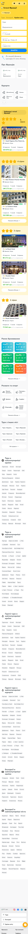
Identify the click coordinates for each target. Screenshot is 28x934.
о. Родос (16, 590)
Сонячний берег (6, 571)
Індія (11, 482)
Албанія (17, 478)
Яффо (23, 861)
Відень (4, 567)
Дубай (24, 556)
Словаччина (5, 520)
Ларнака (11, 578)
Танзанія (12, 489)
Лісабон (9, 853)
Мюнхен (17, 831)
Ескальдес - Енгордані (8, 563)
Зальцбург (5, 831)
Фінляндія (18, 523)
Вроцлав (4, 846)
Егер (11, 831)
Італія (15, 474)
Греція (4, 470)
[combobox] (19, 3)
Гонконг (10, 497)
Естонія (22, 789)
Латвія (4, 508)
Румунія (4, 516)
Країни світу (18, 18)
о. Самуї (18, 556)
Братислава (10, 865)
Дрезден (4, 823)
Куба (16, 504)
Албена (18, 567)
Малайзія (4, 512)
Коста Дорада (15, 594)
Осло (18, 861)
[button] (19, 3)
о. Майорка (5, 597)
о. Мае (21, 541)
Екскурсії (8, 920)
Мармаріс (10, 605)
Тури (3, 18)
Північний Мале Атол (8, 552)
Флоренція (5, 827)
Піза (3, 853)
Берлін (20, 823)
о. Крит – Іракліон (18, 586)
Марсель (22, 869)
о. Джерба (5, 544)
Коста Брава (5, 594)
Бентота (18, 552)
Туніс (17, 486)
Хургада (4, 541)
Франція (7, 13)
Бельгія (20, 797)
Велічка (23, 842)
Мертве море (5, 842)
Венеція (23, 816)
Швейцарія (10, 793)
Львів (10, 823)
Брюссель (22, 853)
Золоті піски (16, 571)
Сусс (19, 544)
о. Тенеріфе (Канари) (16, 597)
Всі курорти (13, 446)
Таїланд (4, 523)
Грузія (4, 501)
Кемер (4, 605)
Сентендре (5, 861)
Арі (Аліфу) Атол (19, 548)
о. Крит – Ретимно (7, 590)
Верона (12, 834)
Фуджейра (5, 560)
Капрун (19, 563)
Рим (22, 590)
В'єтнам (4, 497)
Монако (20, 801)
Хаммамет (12, 544)
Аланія (4, 601)
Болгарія (18, 467)
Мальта (10, 508)
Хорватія (9, 474)
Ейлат (3, 857)
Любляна (19, 850)
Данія (3, 793)
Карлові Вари (11, 582)
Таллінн (17, 846)
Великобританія (20, 493)
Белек (16, 601)
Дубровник (5, 575)
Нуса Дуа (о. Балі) (7, 548)
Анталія (10, 601)
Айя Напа (4, 578)
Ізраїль (4, 504)
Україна (23, 486)
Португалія (5, 797)
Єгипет (12, 467)
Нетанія (11, 846)
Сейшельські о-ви (13, 516)
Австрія (4, 493)
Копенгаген (5, 850)
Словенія (13, 520)
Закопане (18, 865)
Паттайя (4, 556)
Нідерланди (18, 497)
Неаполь (9, 857)
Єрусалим (5, 834)
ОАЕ (23, 470)
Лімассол (18, 578)
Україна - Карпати (20, 482)
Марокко (16, 508)
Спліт (23, 575)
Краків (4, 819)
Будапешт (5, 816)
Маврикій (12, 512)
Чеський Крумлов (13, 869)
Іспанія (9, 470)
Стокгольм (15, 838)
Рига (18, 842)
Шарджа (12, 560)
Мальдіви (4, 486)
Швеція (10, 789)
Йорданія (10, 504)
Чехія (24, 523)
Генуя (3, 865)
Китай (21, 504)
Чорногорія (16, 470)
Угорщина (11, 493)
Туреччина (5, 467)
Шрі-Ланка (5, 489)
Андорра (19, 489)
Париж (4, 586)
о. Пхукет (11, 556)
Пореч (12, 575)
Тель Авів (21, 827)
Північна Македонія (7, 478)
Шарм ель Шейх (13, 541)
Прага (19, 582)
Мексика (11, 486)
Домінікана (5, 482)
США (19, 520)
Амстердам (13, 827)
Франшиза (4, 929)
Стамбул (15, 853)
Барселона (17, 819)
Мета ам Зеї (11, 567)
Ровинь (18, 575)
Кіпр (3, 474)
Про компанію (19, 929)
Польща (19, 512)
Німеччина (10, 501)
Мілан (17, 834)
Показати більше (13, 221)
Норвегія (4, 801)
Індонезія (18, 501)
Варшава (12, 861)
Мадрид (4, 869)
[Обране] (14, 3)
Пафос (4, 582)
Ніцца (13, 842)
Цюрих (13, 850)
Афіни (9, 586)
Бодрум (22, 601)
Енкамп (19, 560)
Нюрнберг (17, 857)
